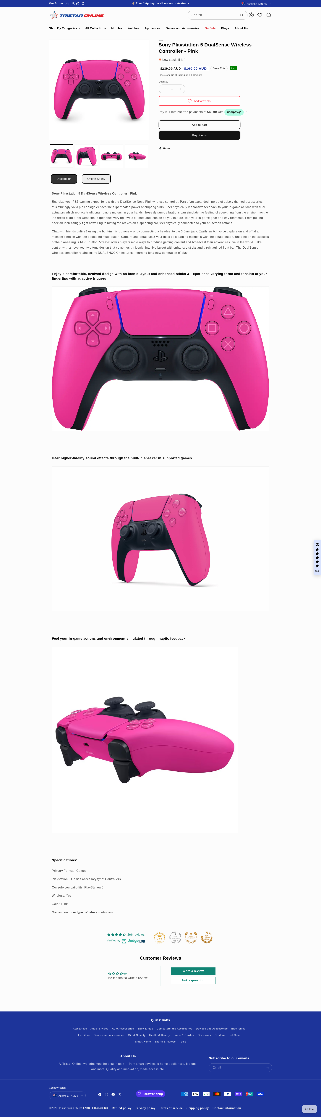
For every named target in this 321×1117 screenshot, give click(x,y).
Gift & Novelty (136, 1035)
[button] (64, 28)
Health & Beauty (159, 1035)
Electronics (238, 1028)
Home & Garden (184, 1035)
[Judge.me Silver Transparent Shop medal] (175, 937)
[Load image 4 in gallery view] (136, 156)
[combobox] (217, 15)
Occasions (204, 1035)
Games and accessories (109, 1035)
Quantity (163, 81)
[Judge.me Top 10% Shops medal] (207, 937)
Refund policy (122, 1108)
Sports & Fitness (165, 1041)
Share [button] (166, 148)
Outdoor (220, 1035)
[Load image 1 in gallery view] (61, 156)
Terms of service (171, 1108)
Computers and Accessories (174, 1028)
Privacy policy (145, 1108)
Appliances (80, 1028)
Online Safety (96, 178)
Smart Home (143, 1041)
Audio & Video (99, 1028)
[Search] (243, 15)
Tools (182, 1041)
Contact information (227, 1108)
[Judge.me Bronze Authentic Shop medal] (191, 937)
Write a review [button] (193, 971)
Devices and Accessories (212, 1028)
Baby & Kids (145, 1028)
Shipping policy (198, 1108)
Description (64, 178)
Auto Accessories (123, 1028)
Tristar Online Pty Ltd (70, 1108)
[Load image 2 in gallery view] (86, 156)
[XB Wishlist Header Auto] (260, 15)
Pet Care (234, 1035)
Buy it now (199, 135)
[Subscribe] (268, 1067)
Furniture (84, 1035)
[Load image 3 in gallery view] (111, 156)
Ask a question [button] (193, 980)
